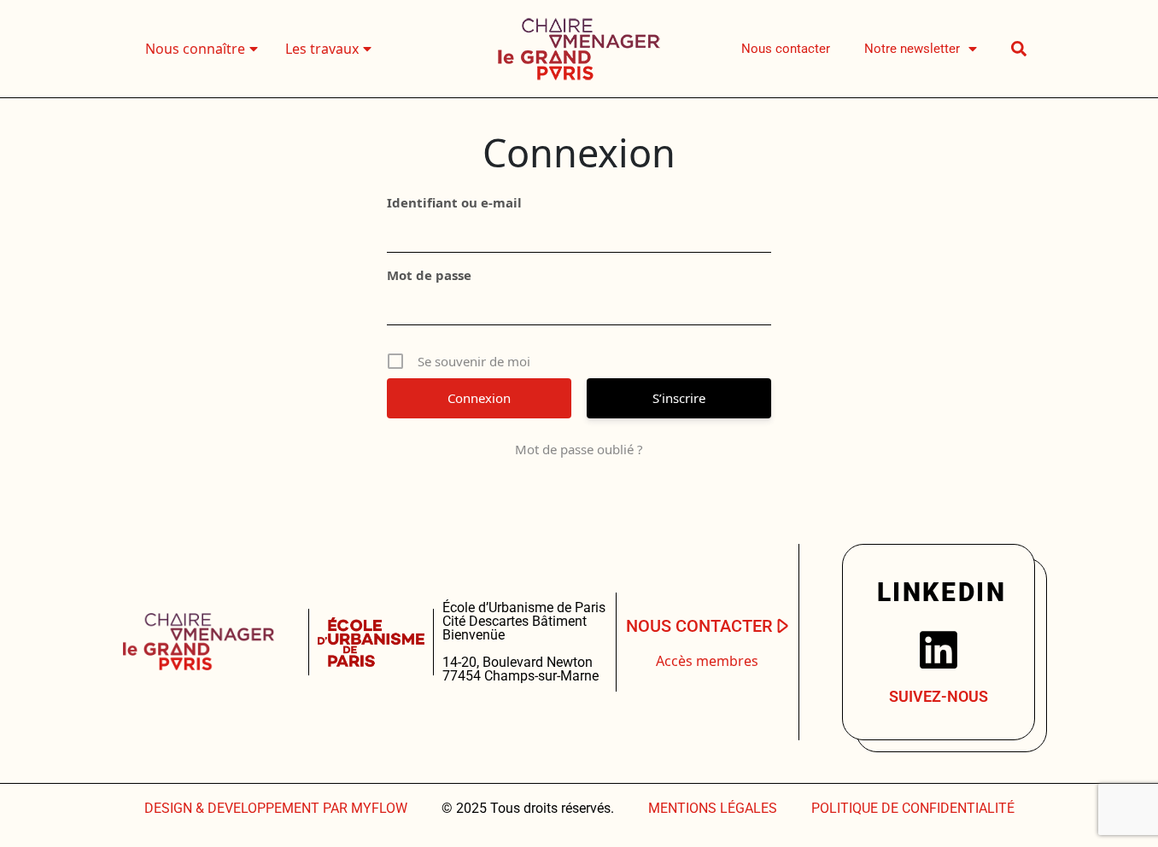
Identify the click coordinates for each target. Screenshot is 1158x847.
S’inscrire (678, 397)
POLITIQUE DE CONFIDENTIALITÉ (913, 808)
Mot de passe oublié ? (579, 449)
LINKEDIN (942, 592)
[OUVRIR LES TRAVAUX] (367, 49)
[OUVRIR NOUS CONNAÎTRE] (253, 49)
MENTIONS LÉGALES (712, 808)
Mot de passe (429, 274)
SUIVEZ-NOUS (938, 696)
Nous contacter (785, 48)
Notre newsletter (912, 48)
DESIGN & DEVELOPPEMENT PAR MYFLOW (275, 808)
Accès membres (707, 660)
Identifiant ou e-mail (454, 202)
